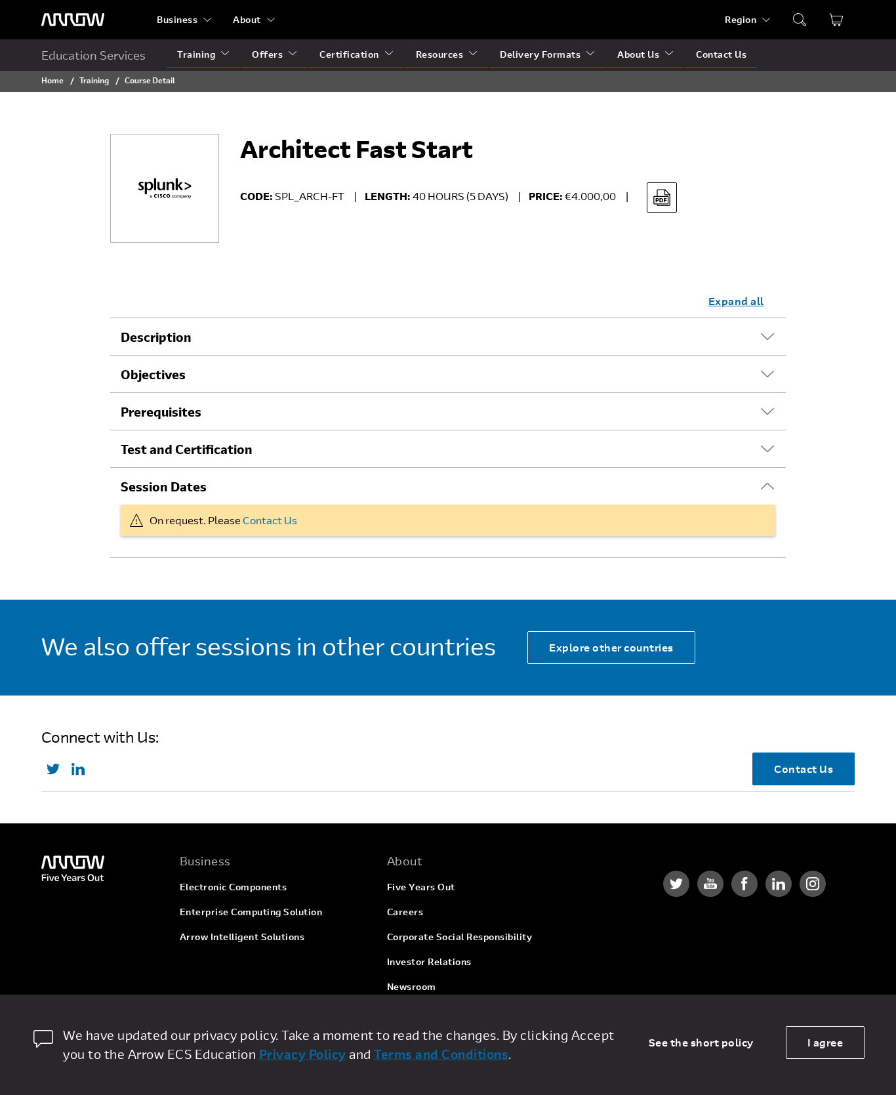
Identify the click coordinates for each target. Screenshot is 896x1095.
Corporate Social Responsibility (460, 936)
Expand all (736, 301)
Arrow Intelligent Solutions (242, 936)
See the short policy (701, 1042)
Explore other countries (611, 647)
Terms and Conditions (441, 1054)
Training (196, 54)
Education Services (93, 55)
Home (52, 80)
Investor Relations (429, 961)
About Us (638, 54)
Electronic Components (233, 886)
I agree (825, 1042)
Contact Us (721, 54)
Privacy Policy (302, 1054)
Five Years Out (421, 886)
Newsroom (411, 986)
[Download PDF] (662, 197)
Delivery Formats (540, 54)
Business (177, 19)
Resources (440, 54)
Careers (405, 911)
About (247, 19)
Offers (267, 54)
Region (740, 19)
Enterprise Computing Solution (251, 911)
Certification (349, 54)
